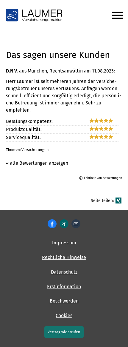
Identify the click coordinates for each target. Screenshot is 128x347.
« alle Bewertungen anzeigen (37, 163)
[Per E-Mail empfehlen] (75, 223)
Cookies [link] (64, 315)
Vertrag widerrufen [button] (64, 332)
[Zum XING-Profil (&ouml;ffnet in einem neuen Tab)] (64, 223)
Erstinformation (64, 286)
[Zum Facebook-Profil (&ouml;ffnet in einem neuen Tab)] (52, 223)
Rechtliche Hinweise (64, 257)
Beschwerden (64, 301)
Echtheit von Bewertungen (103, 178)
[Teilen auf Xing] (118, 200)
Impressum (64, 243)
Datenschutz (64, 272)
